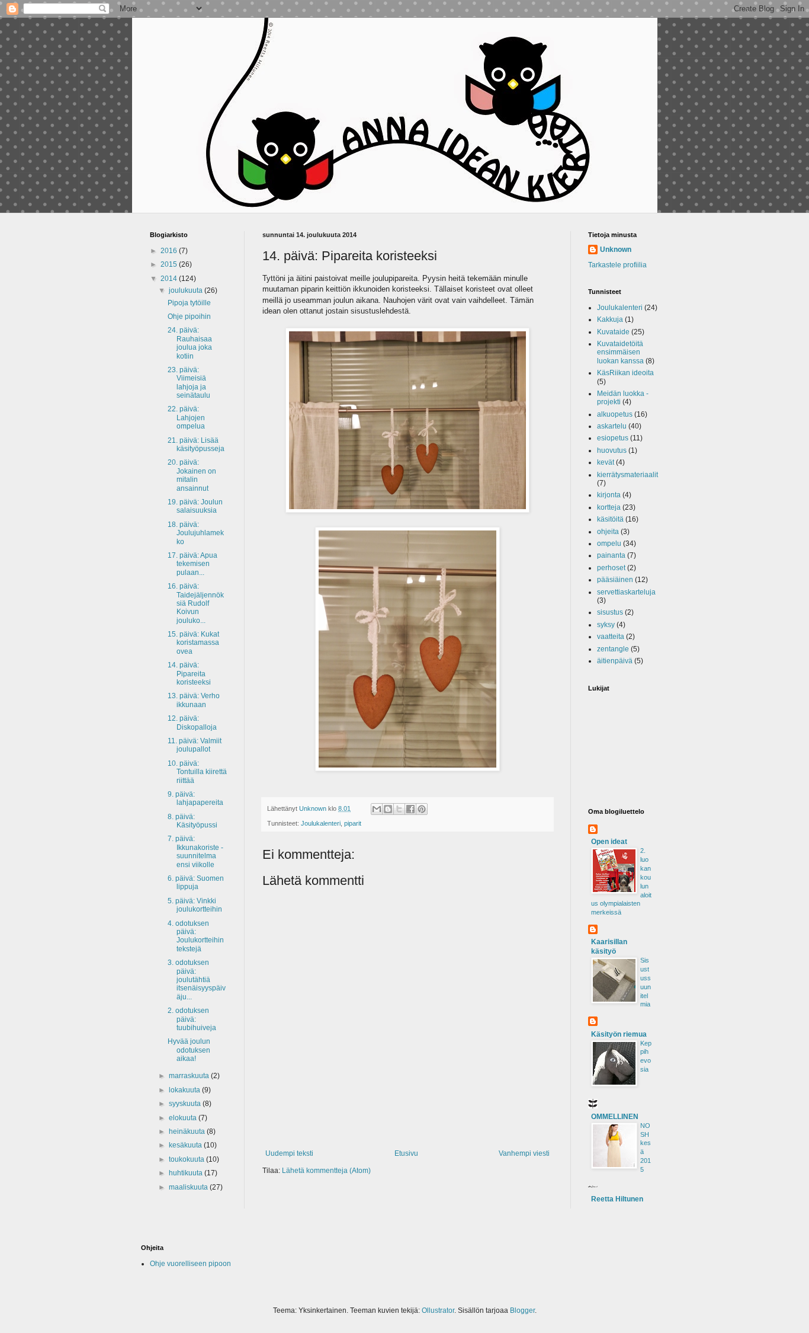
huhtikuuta (186, 1173)
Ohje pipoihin (189, 316)
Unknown (615, 249)
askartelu (612, 426)
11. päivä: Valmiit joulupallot (194, 745)
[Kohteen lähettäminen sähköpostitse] (377, 809)
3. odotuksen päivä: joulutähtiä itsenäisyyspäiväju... (197, 979)
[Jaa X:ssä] (399, 809)
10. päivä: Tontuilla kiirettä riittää (197, 772)
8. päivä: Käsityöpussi (192, 821)
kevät (605, 462)
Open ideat (609, 841)
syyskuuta (186, 1103)
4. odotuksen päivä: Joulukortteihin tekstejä (196, 936)
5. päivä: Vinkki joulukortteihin (195, 905)
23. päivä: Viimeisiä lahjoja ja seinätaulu (189, 382)
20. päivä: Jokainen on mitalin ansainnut (192, 475)
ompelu (609, 543)
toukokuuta (187, 1159)
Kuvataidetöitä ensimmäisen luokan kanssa (620, 352)
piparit (352, 823)
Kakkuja (610, 319)
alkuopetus (615, 414)
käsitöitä (610, 519)
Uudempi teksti (289, 1153)
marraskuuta (190, 1076)
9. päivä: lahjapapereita (195, 798)
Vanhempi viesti (524, 1153)
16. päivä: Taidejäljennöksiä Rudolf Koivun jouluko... (196, 603)
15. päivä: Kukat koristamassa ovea (193, 643)
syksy (606, 625)
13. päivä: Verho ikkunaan (194, 700)
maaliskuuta (189, 1187)
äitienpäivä (615, 661)
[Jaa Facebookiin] (410, 809)
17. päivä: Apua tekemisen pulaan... (192, 564)
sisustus (610, 612)
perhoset (611, 568)
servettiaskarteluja (626, 592)
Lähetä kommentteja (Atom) (326, 1170)
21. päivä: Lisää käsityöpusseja (196, 444)
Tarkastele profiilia (617, 265)
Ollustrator (438, 1310)
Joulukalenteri (321, 823)
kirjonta (609, 495)
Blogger (522, 1310)
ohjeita (608, 532)
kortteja (609, 507)
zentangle (613, 649)
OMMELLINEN (614, 1117)
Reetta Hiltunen (617, 1199)
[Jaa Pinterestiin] (422, 809)
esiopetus (612, 438)
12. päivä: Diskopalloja (192, 722)
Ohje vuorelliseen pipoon (190, 1264)
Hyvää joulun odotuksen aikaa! (189, 1050)
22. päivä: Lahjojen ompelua (186, 417)
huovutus (612, 450)
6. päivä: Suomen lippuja (196, 882)
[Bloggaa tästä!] (388, 809)
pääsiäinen (615, 580)
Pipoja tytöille (189, 303)
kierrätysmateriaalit (627, 475)
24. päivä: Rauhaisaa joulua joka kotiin (190, 343)
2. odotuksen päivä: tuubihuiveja (192, 1019)
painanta (611, 555)
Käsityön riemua (619, 1034)
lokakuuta (185, 1090)
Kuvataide (613, 332)
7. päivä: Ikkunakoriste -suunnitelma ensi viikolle (195, 851)
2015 (169, 264)
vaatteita (610, 636)
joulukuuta (186, 290)
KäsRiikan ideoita (625, 373)
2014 (169, 278)
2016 (169, 251)
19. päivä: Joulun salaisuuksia (195, 506)
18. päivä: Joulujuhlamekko (196, 533)
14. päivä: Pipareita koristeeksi (189, 673)
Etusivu (406, 1153)
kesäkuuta (186, 1145)
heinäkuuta (188, 1131)
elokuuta (183, 1118)
